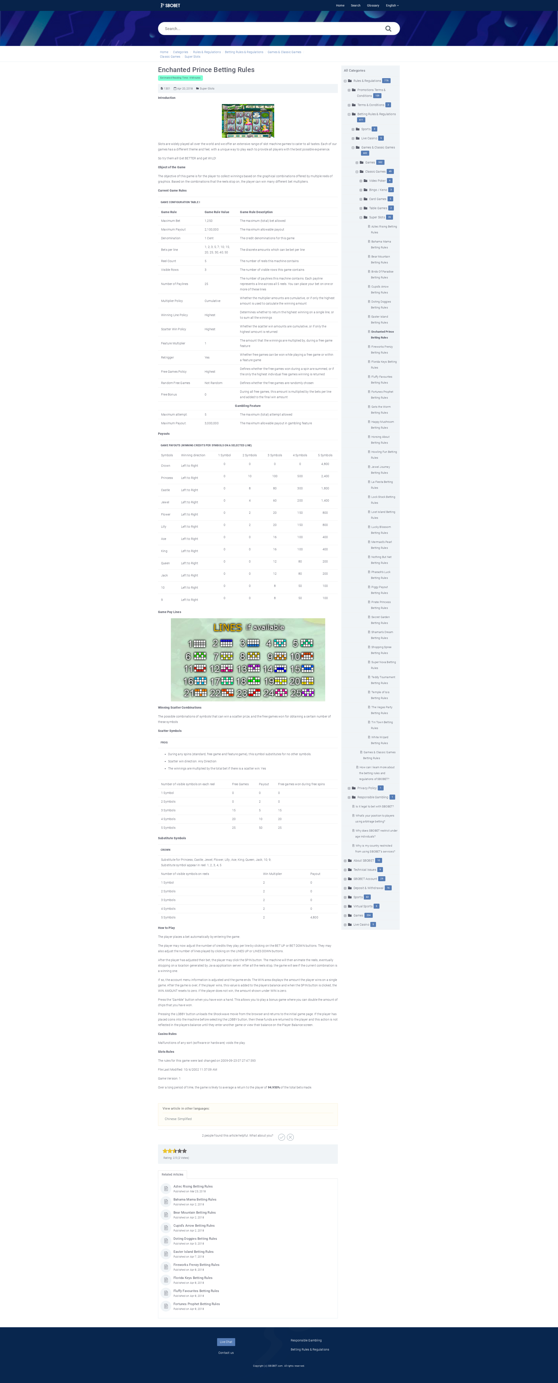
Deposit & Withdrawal (369, 888)
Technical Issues (365, 869)
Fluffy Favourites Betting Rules (196, 1291)
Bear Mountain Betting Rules (195, 1213)
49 (390, 171)
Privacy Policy (367, 788)
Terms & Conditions (370, 105)
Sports (366, 129)
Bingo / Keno (378, 190)
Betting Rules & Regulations (244, 52)
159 (377, 95)
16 (388, 887)
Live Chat (226, 1342)
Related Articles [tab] (172, 1174)
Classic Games (170, 56)
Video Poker (377, 180)
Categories (180, 52)
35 (389, 217)
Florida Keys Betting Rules (193, 1278)
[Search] (388, 28)
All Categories (354, 70)
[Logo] (170, 5)
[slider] (175, 1151)
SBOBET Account (365, 879)
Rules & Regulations (207, 52)
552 (380, 162)
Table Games (378, 208)
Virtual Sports (363, 906)
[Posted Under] (197, 88)
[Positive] (281, 1135)
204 (369, 915)
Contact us (226, 1352)
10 (378, 860)
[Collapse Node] (345, 81)
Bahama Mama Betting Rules (195, 1199)
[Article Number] (161, 88)
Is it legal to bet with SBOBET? (375, 806)
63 (367, 897)
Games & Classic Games (284, 52)
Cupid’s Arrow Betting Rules (194, 1226)
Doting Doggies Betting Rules (195, 1239)
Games (370, 162)
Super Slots (192, 56)
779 (386, 80)
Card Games (377, 199)
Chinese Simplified (178, 1119)
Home (164, 52)
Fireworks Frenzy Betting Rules (196, 1265)
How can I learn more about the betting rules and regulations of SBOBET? (377, 773)
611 (361, 119)
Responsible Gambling (372, 797)
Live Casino (369, 138)
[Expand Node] (349, 90)
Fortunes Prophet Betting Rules (197, 1304)
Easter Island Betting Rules (194, 1252)
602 (365, 153)
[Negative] (290, 1135)
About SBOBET (364, 860)
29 (381, 878)
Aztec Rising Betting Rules (193, 1186)
